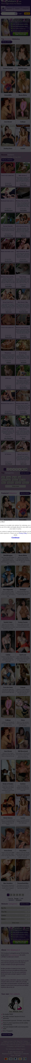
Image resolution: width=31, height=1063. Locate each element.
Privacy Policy (23, 533)
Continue (15, 538)
